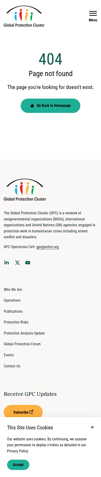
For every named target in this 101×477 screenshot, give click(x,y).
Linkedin (7, 263)
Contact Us (12, 366)
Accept (18, 464)
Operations (12, 300)
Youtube (29, 264)
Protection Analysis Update (24, 333)
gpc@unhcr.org (47, 247)
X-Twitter (18, 264)
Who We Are (13, 289)
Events (9, 355)
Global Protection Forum (22, 344)
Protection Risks (16, 322)
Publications (13, 311)
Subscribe (20, 412)
